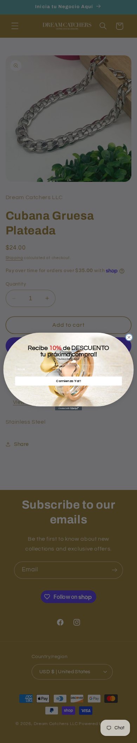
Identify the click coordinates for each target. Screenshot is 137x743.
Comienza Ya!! (68, 381)
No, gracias (68, 392)
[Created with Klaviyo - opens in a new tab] (68, 408)
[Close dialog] (129, 337)
